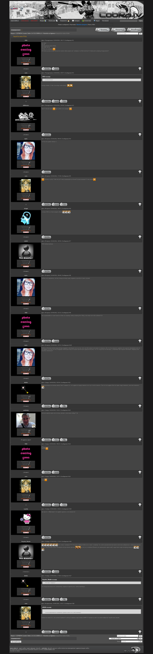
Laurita (26, 509)
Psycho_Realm (26, 541)
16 (70, 541)
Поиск (89, 24)
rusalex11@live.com (49, 649)
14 (69, 476)
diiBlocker (26, 105)
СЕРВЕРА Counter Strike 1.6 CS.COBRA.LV (29, 33)
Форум (13, 33)
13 (70, 444)
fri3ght (26, 208)
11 (69, 382)
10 (71, 345)
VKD (26, 40)
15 (70, 509)
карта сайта (22, 648)
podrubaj (26, 410)
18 (73, 603)
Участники (73, 24)
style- (26, 138)
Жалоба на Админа (49, 33)
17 (70, 575)
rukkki (26, 241)
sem (26, 73)
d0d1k (26, 382)
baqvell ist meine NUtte (63, 33)
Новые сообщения (63, 24)
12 (70, 410)
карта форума (31, 648)
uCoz (18, 650)
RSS (93, 24)
